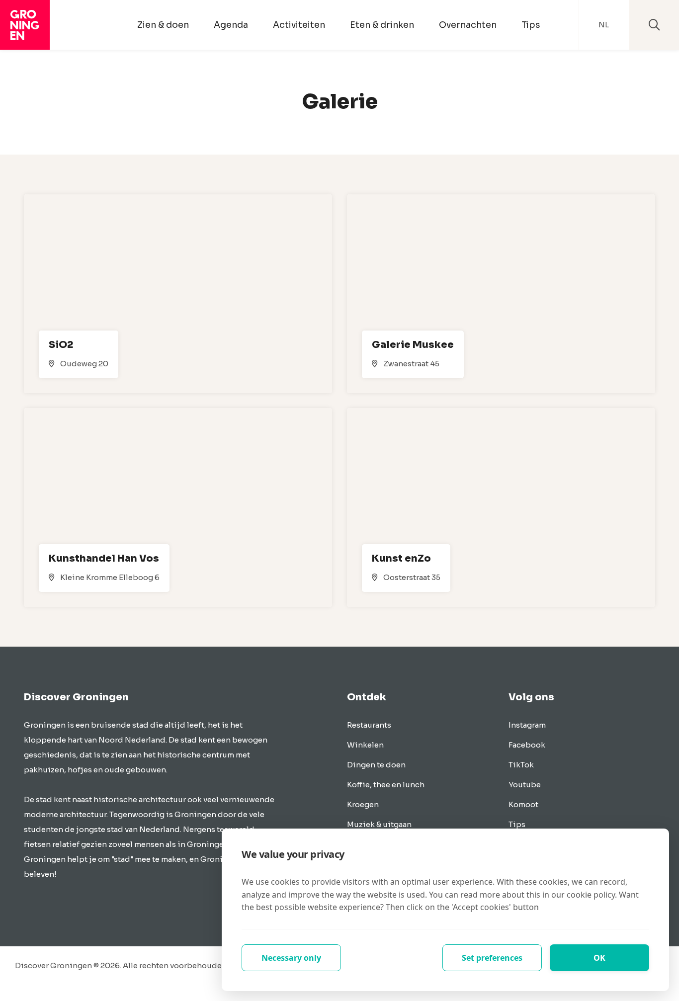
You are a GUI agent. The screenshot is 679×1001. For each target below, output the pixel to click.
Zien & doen (163, 24)
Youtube (525, 784)
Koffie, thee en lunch (385, 784)
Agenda (231, 24)
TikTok (521, 764)
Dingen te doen (376, 764)
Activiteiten (299, 24)
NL (603, 24)
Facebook (527, 745)
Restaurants (369, 725)
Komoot (523, 804)
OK (599, 957)
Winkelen (365, 745)
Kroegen (363, 804)
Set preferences (492, 957)
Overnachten (468, 24)
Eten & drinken (382, 24)
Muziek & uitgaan (379, 824)
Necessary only (291, 957)
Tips (530, 24)
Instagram (527, 725)
